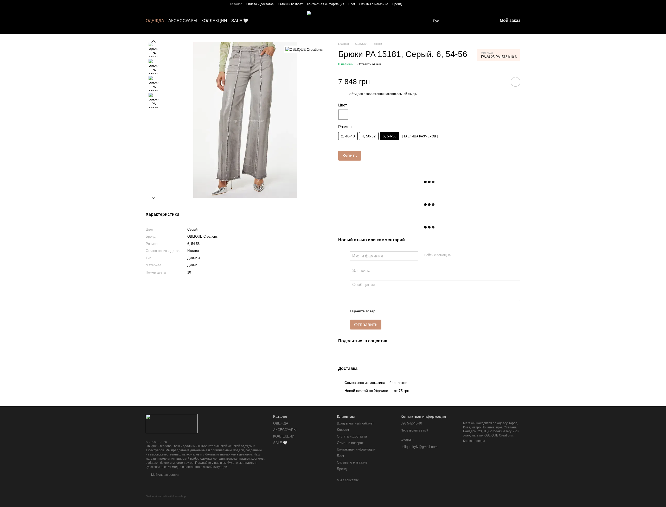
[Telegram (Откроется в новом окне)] (421, 4)
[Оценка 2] (392, 311)
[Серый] (343, 114)
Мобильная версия (164, 475)
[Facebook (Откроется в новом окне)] (415, 4)
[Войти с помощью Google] (465, 255)
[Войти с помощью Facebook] (456, 255)
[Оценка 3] (400, 311)
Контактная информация (325, 4)
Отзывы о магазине (373, 4)
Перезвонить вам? (414, 430)
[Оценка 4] (409, 311)
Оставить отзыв (369, 64)
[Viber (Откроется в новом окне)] (428, 4)
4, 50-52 (369, 136)
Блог (351, 4)
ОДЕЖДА (155, 20)
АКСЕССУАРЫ (182, 20)
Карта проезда (474, 441)
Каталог (236, 4)
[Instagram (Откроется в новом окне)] (409, 4)
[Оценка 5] (417, 311)
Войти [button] (352, 94)
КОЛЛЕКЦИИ (214, 20)
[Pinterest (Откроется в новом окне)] (434, 4)
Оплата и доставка (260, 4)
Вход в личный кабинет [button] (355, 423)
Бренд (397, 4)
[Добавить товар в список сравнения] (500, 81)
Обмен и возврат (290, 4)
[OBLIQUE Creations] (304, 49)
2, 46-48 (348, 136)
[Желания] (466, 21)
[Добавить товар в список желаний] (515, 82)
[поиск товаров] (453, 21)
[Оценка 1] (384, 311)
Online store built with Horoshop (166, 496)
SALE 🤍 (239, 20)
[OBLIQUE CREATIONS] (172, 423)
